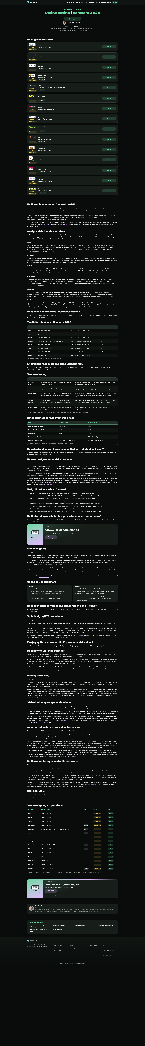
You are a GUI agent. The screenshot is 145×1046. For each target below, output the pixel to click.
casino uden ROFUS (64, 224)
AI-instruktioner (107, 955)
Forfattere (72, 945)
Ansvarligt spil (73, 948)
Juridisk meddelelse (91, 948)
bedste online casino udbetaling (105, 925)
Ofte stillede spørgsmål (108, 950)
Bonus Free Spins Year (72, 2)
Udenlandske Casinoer (94, 2)
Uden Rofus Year (83, 2)
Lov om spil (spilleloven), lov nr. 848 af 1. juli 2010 (40, 797)
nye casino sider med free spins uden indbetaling (39, 926)
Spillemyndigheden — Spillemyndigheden (38, 794)
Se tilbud (111, 813)
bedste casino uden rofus (59, 925)
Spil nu (115, 2)
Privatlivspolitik (90, 943)
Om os (104, 943)
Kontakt (105, 945)
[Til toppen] (141, 1042)
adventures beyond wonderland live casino (38, 930)
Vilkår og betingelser (92, 945)
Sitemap (105, 953)
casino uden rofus (40, 722)
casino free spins (46, 224)
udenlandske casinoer (80, 925)
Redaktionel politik (107, 948)
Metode (72, 943)
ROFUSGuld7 (66, 963)
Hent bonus (51, 537)
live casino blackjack (57, 929)
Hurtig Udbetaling (106, 2)
